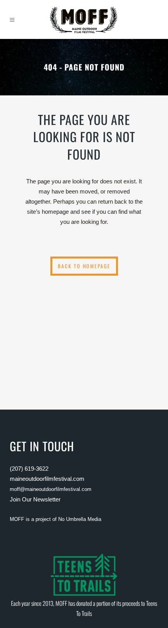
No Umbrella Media (79, 519)
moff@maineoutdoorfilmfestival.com (50, 489)
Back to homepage (84, 266)
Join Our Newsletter (35, 499)
